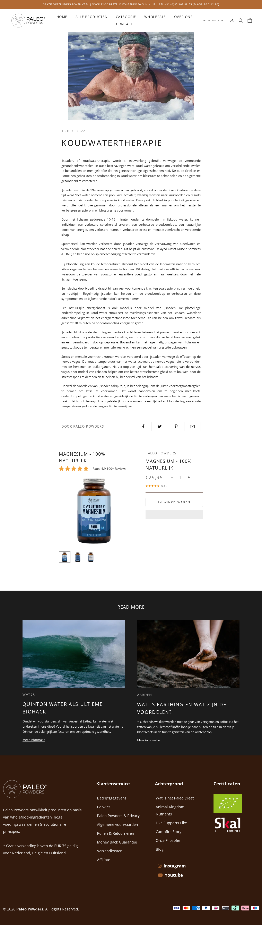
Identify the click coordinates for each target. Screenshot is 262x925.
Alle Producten (92, 17)
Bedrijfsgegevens (111, 798)
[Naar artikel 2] (78, 557)
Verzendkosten (109, 850)
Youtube (174, 875)
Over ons (183, 17)
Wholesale (155, 17)
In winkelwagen (174, 502)
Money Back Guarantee (117, 842)
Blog (160, 849)
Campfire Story (168, 831)
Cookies (104, 806)
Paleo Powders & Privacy (118, 815)
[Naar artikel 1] (64, 557)
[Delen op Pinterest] (176, 426)
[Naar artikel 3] (91, 557)
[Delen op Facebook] (143, 426)
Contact (124, 24)
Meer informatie (34, 740)
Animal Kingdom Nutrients (170, 810)
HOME (61, 17)
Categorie (126, 17)
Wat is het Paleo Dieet (175, 798)
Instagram (175, 866)
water (29, 694)
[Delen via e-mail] (192, 426)
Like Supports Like (171, 822)
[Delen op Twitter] (159, 426)
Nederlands (210, 20)
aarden (144, 695)
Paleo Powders (161, 453)
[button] (174, 514)
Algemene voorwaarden (117, 824)
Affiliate (103, 859)
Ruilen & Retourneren (115, 833)
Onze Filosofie (168, 840)
